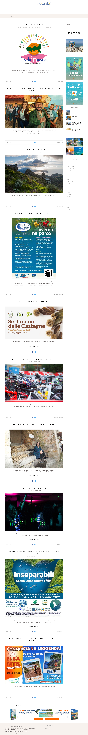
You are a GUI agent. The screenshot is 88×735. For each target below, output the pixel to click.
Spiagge (69, 205)
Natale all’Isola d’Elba (34, 150)
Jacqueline (8, 81)
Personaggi (70, 196)
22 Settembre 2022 (58, 417)
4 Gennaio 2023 (59, 142)
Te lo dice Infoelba (74, 53)
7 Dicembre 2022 (59, 206)
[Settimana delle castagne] (34, 322)
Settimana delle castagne (34, 301)
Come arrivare (70, 168)
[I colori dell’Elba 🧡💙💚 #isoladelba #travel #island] (70, 151)
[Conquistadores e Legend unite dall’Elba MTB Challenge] (34, 665)
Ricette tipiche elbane (45, 27)
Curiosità (69, 170)
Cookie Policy (48, 728)
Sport (32, 361)
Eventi (28, 27)
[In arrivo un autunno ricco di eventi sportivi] (34, 383)
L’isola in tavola (34, 25)
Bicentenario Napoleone (73, 164)
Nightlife (32, 490)
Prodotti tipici (34, 27)
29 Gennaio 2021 (59, 631)
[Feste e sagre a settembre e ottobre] (34, 449)
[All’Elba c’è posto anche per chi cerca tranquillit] (78, 151)
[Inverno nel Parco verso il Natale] (34, 248)
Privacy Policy (49, 725)
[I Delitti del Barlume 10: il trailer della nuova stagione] (34, 111)
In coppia (69, 183)
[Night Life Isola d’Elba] (34, 512)
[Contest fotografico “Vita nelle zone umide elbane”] (34, 588)
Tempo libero (36, 92)
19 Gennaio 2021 (59, 697)
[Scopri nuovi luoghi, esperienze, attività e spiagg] (70, 142)
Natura (40, 556)
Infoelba (17, 725)
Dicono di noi (70, 172)
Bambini (22, 152)
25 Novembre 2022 (58, 294)
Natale (38, 152)
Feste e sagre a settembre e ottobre (34, 424)
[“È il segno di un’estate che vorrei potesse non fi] (78, 142)
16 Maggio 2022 (59, 544)
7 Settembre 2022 (59, 480)
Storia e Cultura (71, 209)
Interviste (69, 185)
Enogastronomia (21, 27)
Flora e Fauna (34, 556)
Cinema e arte (28, 152)
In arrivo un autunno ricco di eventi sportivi (34, 359)
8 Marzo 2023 (60, 81)
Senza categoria (71, 203)
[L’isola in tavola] (34, 49)
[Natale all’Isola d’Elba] (34, 174)
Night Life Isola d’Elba (34, 488)
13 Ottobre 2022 (59, 351)
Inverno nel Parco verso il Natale (33, 213)
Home (6, 16)
